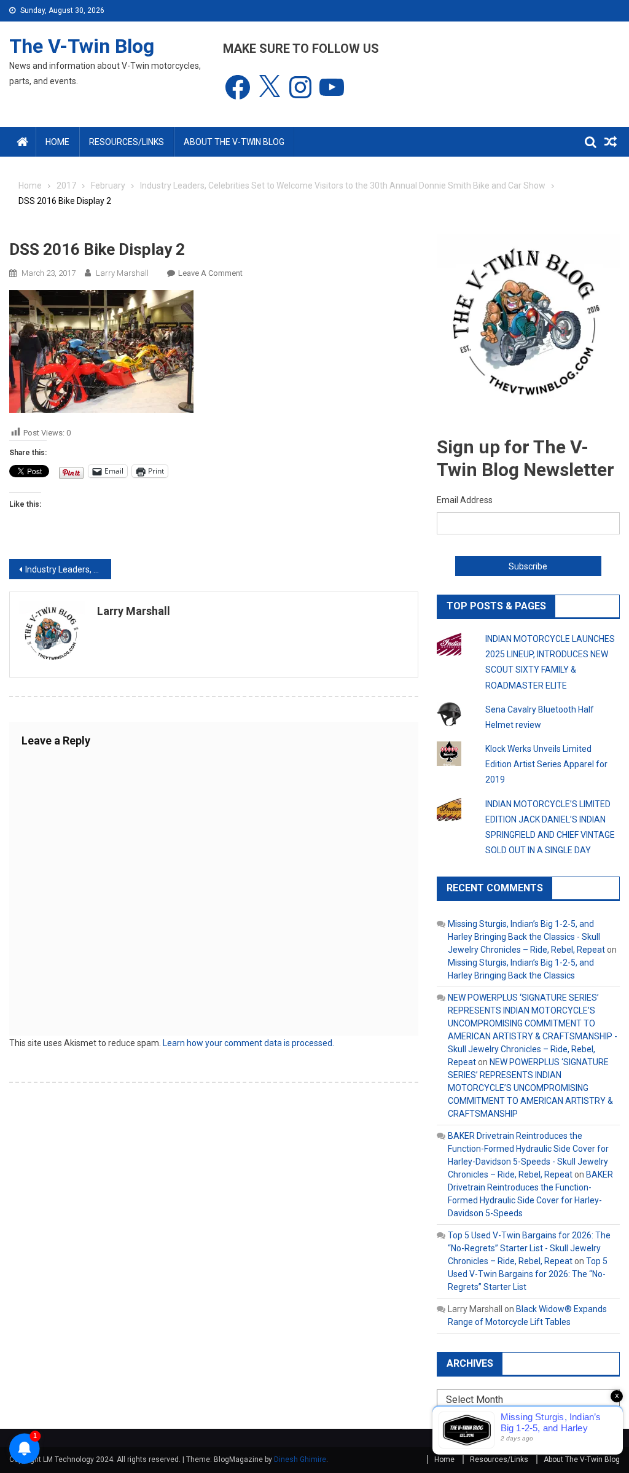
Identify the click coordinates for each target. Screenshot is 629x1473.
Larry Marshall (122, 273)
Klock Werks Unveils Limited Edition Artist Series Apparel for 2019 (546, 764)
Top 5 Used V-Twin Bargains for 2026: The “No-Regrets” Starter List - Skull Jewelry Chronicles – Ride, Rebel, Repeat (529, 1248)
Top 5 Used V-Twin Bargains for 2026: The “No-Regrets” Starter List (528, 1274)
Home (57, 142)
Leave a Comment (210, 273)
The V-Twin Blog (81, 46)
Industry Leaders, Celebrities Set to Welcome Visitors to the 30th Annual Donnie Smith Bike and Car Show (68, 569)
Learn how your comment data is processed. (248, 1043)
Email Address (465, 500)
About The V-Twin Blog (234, 142)
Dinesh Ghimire (300, 1459)
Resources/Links (126, 142)
